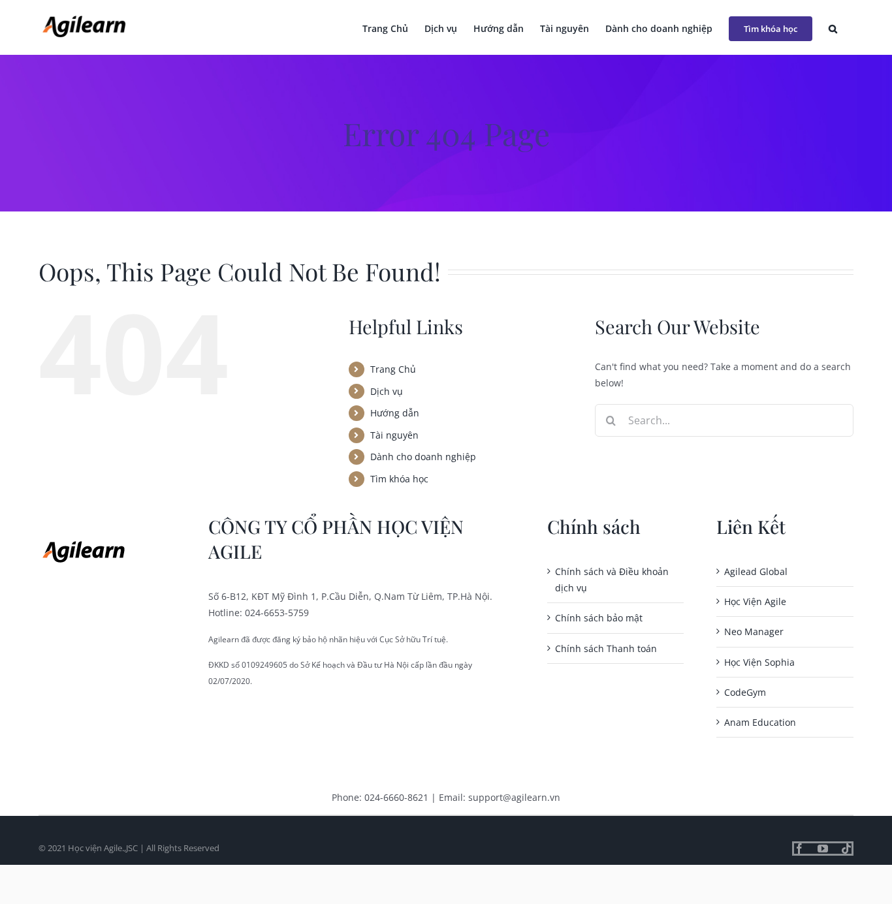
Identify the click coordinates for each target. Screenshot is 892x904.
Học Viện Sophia (759, 662)
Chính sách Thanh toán (606, 648)
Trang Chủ (393, 369)
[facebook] (799, 848)
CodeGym (745, 692)
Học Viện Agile (755, 601)
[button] (833, 27)
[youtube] (823, 848)
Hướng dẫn (394, 413)
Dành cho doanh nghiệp (423, 456)
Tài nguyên (394, 435)
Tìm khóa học (399, 479)
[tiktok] (846, 848)
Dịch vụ (386, 391)
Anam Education (760, 722)
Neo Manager (754, 631)
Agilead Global (756, 571)
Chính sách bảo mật (599, 618)
